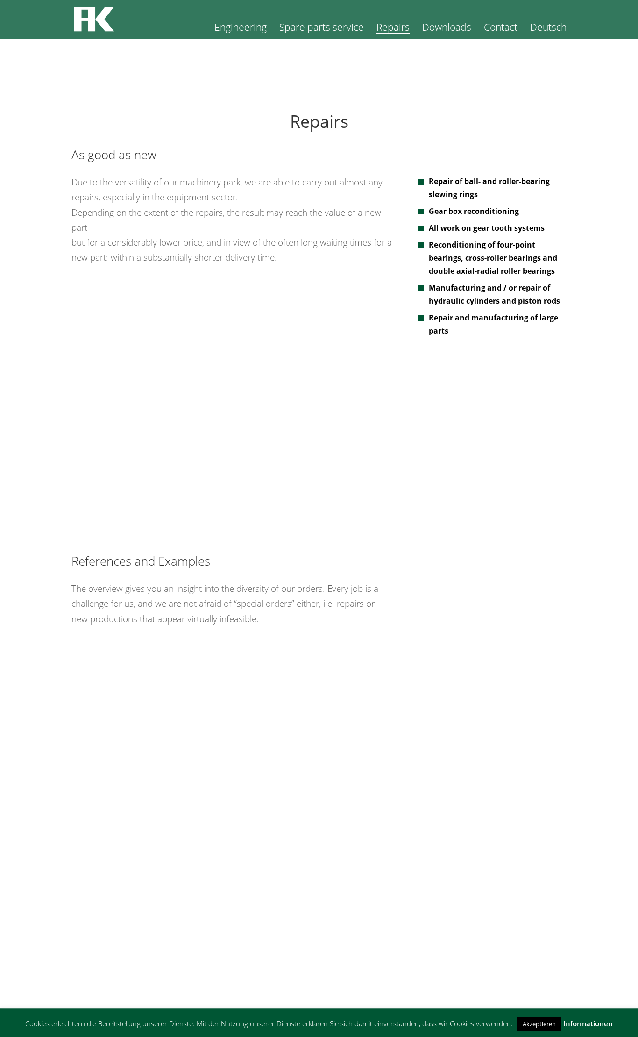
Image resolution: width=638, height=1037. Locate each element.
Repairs (393, 29)
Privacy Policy (498, 972)
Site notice (498, 943)
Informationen (588, 1023)
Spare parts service (321, 29)
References (112, 972)
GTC (498, 958)
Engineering (240, 29)
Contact (500, 29)
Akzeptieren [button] (539, 1024)
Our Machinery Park (112, 958)
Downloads (446, 29)
